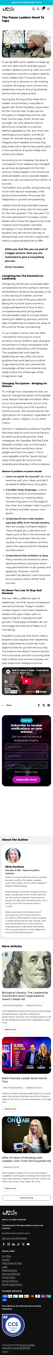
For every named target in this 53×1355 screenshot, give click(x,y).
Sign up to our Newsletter (14, 1238)
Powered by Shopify (20, 1348)
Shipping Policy (9, 1270)
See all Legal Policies (12, 1284)
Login (4, 1267)
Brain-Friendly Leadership (13, 1005)
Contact (6, 1259)
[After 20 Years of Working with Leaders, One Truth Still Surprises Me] (26, 1134)
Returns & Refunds (11, 1274)
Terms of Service (10, 1281)
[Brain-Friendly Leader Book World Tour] (26, 1055)
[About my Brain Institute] (8, 9)
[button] (33, 9)
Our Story (6, 1256)
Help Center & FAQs (12, 1263)
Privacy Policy (31, 772)
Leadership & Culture (34, 1005)
